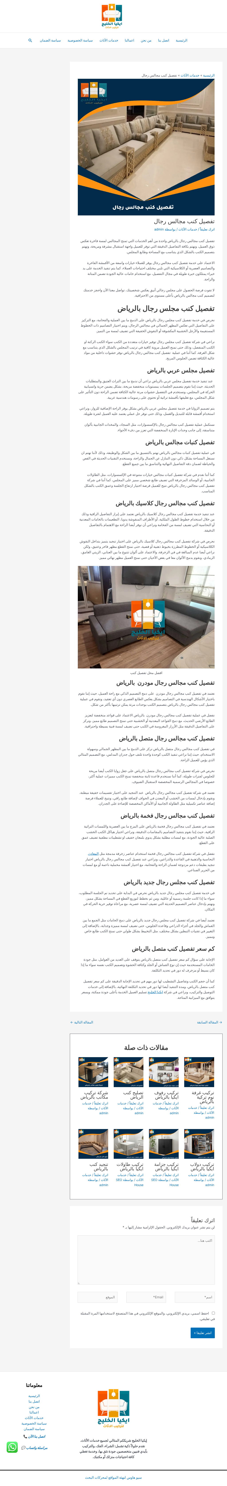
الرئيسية (181, 40)
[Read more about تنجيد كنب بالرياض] (93, 1143)
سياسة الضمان (50, 40)
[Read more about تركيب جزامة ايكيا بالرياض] (164, 1143)
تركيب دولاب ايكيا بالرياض (202, 1166)
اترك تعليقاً (207, 229)
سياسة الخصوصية (80, 40)
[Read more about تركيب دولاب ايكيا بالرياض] (199, 1143)
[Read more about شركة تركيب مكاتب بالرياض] (93, 1072)
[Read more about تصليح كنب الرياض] (128, 1072)
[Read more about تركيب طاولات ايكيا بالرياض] (128, 1143)
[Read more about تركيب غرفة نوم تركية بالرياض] (199, 1072)
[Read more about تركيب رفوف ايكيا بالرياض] (164, 1072)
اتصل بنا (163, 40)
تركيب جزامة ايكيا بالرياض (166, 1166)
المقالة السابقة (209, 1022)
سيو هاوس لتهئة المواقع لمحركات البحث (113, 1477)
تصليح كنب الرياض (133, 1095)
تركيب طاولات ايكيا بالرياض (130, 1166)
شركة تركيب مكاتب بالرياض (94, 1095)
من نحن (146, 40)
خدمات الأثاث (109, 40)
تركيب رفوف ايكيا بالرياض (166, 1095)
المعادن (93, 853)
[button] (30, 40)
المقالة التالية (81, 1022)
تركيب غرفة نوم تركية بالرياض (203, 1097)
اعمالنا (129, 40)
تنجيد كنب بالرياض (99, 1166)
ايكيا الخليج (155, 992)
